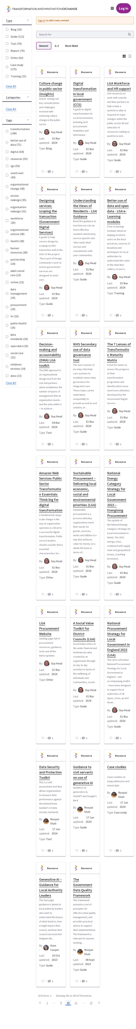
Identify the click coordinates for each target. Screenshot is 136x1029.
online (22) (17, 282)
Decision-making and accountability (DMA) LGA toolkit (50, 355)
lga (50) (15, 166)
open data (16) (19, 346)
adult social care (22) (17, 273)
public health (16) (18, 325)
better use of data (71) (18, 142)
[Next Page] (99, 1003)
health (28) (17, 241)
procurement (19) (18, 307)
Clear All (11, 86)
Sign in (41, 20)
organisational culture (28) (19, 232)
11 (77, 1003)
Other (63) (17, 58)
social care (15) (17, 355)
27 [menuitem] (92, 1003)
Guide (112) (17, 36)
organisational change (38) (19, 186)
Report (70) (18, 50)
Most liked (71, 45)
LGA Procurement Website (49, 628)
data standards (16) (19, 337)
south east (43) (17, 175)
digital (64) (17, 151)
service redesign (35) (18, 198)
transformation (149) (19, 131)
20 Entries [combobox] (43, 995)
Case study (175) (16, 67)
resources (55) (19, 159)
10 (69, 1003)
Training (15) (18, 76)
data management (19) (18, 293)
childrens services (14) (17, 366)
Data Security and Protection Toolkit (50, 772)
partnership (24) (17, 261)
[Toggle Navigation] (112, 8)
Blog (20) (16, 29)
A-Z (57, 45)
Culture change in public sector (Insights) (50, 88)
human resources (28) (18, 250)
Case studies (116, 767)
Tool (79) (16, 43)
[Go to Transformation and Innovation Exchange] (44, 8)
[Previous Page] (40, 1003)
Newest (43, 45)
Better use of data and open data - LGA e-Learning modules (118, 211)
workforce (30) (17, 220)
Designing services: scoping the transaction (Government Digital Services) (49, 216)
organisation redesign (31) (18, 209)
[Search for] (129, 34)
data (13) (16, 376)
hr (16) (15, 316)
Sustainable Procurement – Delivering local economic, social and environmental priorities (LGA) (84, 489)
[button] (17, 21)
